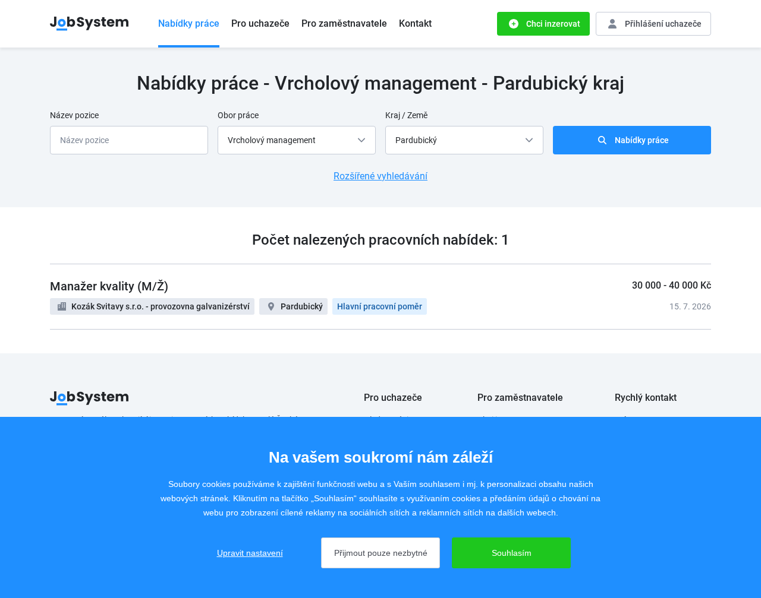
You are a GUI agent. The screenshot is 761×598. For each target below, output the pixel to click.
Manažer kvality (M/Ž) (109, 286)
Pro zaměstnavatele (344, 23)
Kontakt (415, 23)
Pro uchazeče (260, 23)
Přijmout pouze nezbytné (380, 553)
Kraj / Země (406, 115)
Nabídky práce (188, 23)
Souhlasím (512, 553)
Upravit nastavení (250, 553)
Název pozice (74, 115)
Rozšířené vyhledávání (380, 176)
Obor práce (238, 115)
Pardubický (302, 306)
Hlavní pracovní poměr (379, 306)
